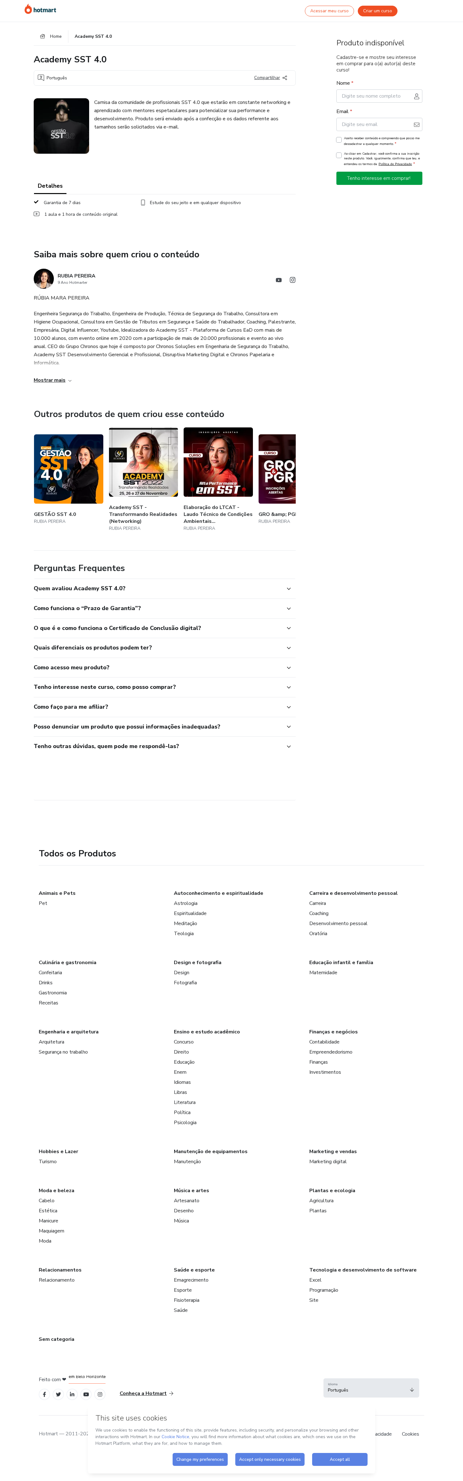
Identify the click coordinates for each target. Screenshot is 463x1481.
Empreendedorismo (330, 1052)
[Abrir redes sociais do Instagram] (292, 281)
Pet (43, 903)
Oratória (318, 933)
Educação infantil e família (341, 962)
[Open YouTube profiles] (86, 1394)
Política (182, 1112)
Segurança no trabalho (63, 1052)
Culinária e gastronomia (67, 962)
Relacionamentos (60, 1270)
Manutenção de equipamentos (211, 1151)
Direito (181, 1052)
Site (313, 1300)
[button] (158, 588)
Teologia (184, 933)
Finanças (318, 1062)
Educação (184, 1062)
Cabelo (46, 1200)
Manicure (48, 1220)
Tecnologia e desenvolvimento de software (363, 1270)
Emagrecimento (191, 1280)
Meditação (185, 923)
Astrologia (185, 903)
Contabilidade (324, 1041)
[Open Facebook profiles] (44, 1394)
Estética (48, 1210)
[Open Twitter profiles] (58, 1394)
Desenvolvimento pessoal (338, 923)
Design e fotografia (197, 962)
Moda (45, 1241)
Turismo (48, 1161)
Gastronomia (53, 992)
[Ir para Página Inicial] (40, 9)
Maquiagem (51, 1230)
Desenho (184, 1210)
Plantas (318, 1210)
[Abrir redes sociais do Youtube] (279, 281)
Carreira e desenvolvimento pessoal (353, 893)
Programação (323, 1290)
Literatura (185, 1102)
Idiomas (182, 1082)
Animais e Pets (57, 893)
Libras (180, 1092)
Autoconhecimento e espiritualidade (218, 893)
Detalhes (50, 186)
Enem (180, 1072)
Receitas (48, 1002)
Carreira (317, 903)
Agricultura (321, 1200)
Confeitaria (50, 972)
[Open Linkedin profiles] (72, 1394)
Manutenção (187, 1161)
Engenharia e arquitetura (69, 1031)
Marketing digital (328, 1161)
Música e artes (191, 1190)
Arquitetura (51, 1041)
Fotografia (185, 982)
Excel (315, 1280)
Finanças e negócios (333, 1031)
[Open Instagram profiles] (100, 1394)
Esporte (183, 1290)
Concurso (184, 1041)
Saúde (181, 1310)
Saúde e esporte (194, 1270)
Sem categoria (56, 1339)
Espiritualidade (190, 913)
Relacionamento (57, 1280)
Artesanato (186, 1200)
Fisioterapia (186, 1300)
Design (181, 972)
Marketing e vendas (333, 1151)
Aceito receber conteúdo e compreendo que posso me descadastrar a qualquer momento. (382, 141)
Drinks (46, 982)
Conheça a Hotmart (143, 1393)
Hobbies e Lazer (58, 1151)
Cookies (410, 1434)
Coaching (319, 913)
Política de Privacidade (395, 164)
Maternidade (323, 972)
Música (181, 1220)
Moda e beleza (56, 1190)
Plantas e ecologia (332, 1190)
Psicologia (185, 1122)
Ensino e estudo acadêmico (207, 1031)
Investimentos (325, 1072)
